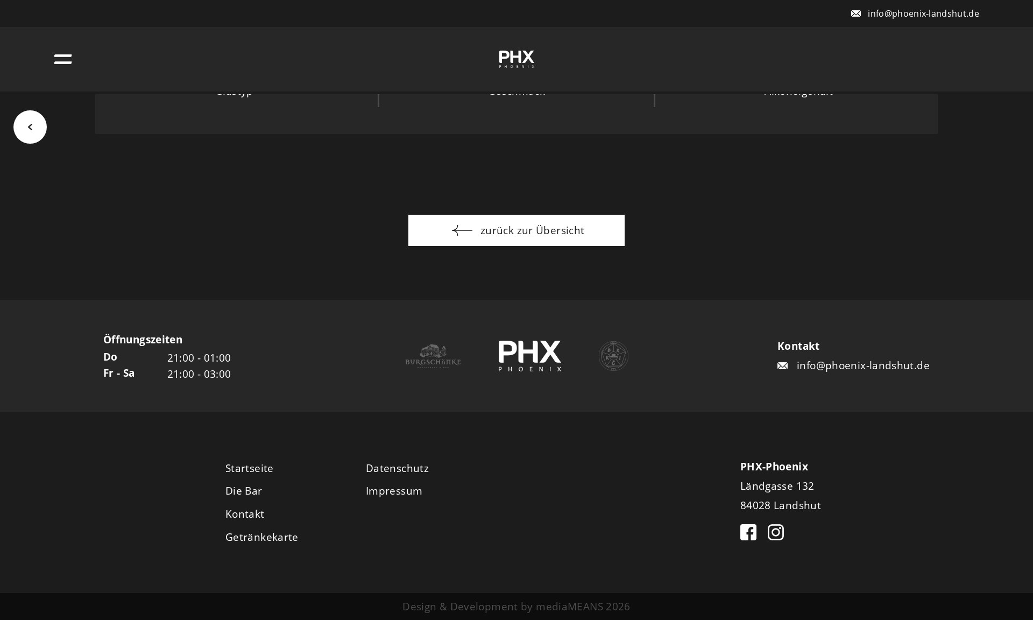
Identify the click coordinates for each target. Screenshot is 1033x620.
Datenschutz (397, 468)
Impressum (394, 490)
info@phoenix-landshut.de (923, 13)
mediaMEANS (569, 606)
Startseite (249, 468)
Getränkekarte (262, 537)
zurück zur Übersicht (531, 230)
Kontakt (245, 513)
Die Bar (244, 490)
